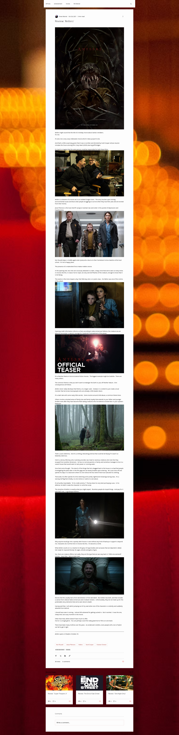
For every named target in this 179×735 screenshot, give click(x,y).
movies (68, 4)
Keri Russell (59, 644)
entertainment (58, 4)
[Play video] (89, 353)
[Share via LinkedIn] (65, 656)
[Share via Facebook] (56, 656)
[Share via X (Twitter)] (60, 656)
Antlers (80, 644)
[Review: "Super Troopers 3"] (59, 682)
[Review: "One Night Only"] (119, 682)
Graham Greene (101, 644)
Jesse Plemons (70, 644)
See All (131, 672)
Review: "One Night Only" (117, 694)
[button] (131, 3)
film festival (77, 4)
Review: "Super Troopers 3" (57, 694)
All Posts (48, 4)
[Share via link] (69, 656)
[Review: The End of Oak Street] (89, 683)
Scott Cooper (90, 644)
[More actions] (123, 16)
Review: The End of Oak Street (88, 694)
